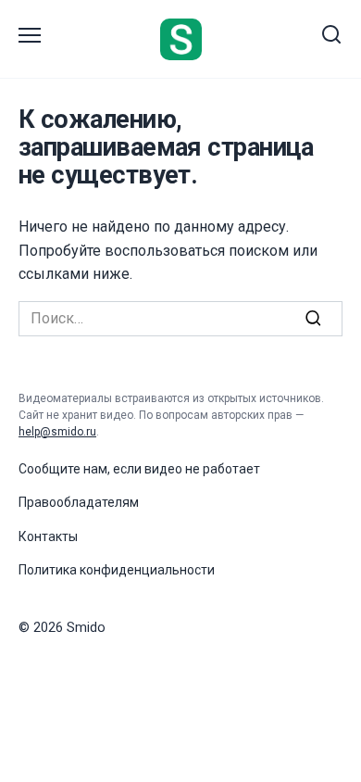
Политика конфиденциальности (117, 569)
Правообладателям (79, 502)
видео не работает (202, 468)
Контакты (48, 536)
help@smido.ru (57, 431)
